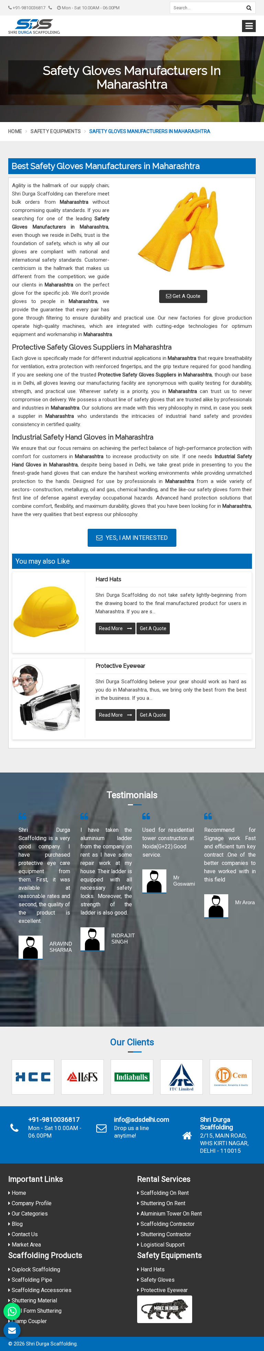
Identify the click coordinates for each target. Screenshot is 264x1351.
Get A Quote (185, 296)
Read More (111, 628)
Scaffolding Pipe (31, 1280)
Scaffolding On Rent (164, 1193)
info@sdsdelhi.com (141, 1119)
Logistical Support (162, 1244)
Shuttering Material (33, 1300)
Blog (16, 1224)
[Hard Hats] (46, 611)
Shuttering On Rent (162, 1203)
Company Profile (31, 1203)
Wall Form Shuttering (36, 1311)
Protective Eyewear (120, 666)
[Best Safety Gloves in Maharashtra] (183, 233)
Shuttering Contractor (165, 1234)
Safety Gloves (157, 1280)
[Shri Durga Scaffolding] (34, 26)
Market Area (25, 1244)
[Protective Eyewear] (46, 698)
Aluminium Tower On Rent (170, 1213)
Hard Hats (108, 579)
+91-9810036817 (28, 7)
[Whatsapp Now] (12, 1311)
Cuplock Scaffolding (35, 1269)
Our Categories (29, 1213)
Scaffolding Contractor (167, 1224)
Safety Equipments (56, 131)
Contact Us (24, 1234)
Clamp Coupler (28, 1321)
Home (15, 131)
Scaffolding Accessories (41, 1290)
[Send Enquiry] (12, 1330)
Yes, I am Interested (136, 537)
